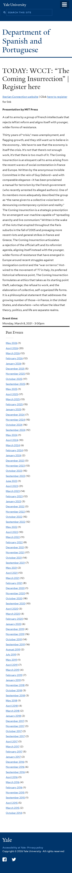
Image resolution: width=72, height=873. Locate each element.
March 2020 (13, 613)
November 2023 (15, 465)
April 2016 (12, 777)
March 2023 (13, 491)
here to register (57, 96)
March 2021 (12, 578)
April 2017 (12, 741)
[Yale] (7, 840)
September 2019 (15, 644)
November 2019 (15, 634)
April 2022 (12, 532)
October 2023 (14, 470)
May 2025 (11, 389)
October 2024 (14, 424)
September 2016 (15, 772)
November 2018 (15, 685)
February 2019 (14, 675)
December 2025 (15, 368)
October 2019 (14, 639)
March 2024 (13, 445)
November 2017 (15, 726)
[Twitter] (14, 859)
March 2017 (12, 746)
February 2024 (14, 450)
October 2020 (14, 598)
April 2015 (12, 802)
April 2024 (12, 440)
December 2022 (15, 506)
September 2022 (15, 521)
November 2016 (15, 767)
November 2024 (15, 419)
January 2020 (13, 624)
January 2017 (13, 756)
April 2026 (12, 348)
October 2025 (14, 379)
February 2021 (14, 583)
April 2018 (12, 705)
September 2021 (15, 562)
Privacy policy (35, 847)
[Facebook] (4, 859)
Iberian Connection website (20, 96)
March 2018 (13, 710)
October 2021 (14, 557)
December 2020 (15, 588)
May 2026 (11, 343)
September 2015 (15, 797)
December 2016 (15, 761)
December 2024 (15, 414)
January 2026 (13, 363)
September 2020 (15, 603)
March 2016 (12, 782)
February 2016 (14, 787)
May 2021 (11, 567)
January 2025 (13, 409)
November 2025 (15, 373)
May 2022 (11, 527)
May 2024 (11, 435)
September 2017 (15, 736)
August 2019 (13, 649)
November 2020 (15, 593)
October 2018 (14, 690)
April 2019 (12, 664)
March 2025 (13, 399)
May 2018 (11, 700)
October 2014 (14, 813)
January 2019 (13, 680)
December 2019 (15, 629)
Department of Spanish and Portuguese (26, 40)
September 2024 (15, 430)
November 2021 (15, 552)
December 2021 (15, 547)
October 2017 (14, 731)
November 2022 (15, 511)
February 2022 (14, 542)
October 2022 (14, 516)
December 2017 (15, 721)
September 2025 (15, 384)
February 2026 (14, 358)
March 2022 (13, 537)
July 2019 (11, 654)
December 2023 (15, 460)
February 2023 (14, 496)
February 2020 (14, 618)
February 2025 (14, 404)
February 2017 (14, 751)
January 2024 (13, 455)
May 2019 (11, 659)
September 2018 (15, 695)
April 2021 (12, 572)
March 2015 (12, 807)
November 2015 (15, 792)
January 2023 (13, 501)
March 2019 (12, 669)
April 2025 (12, 394)
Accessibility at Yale (14, 847)
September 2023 (15, 476)
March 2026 (13, 353)
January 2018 (13, 715)
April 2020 (12, 608)
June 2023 (11, 481)
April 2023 (12, 486)
